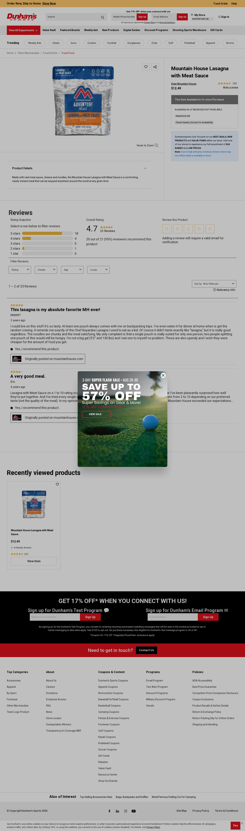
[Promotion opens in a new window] (122, 419)
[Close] (163, 375)
